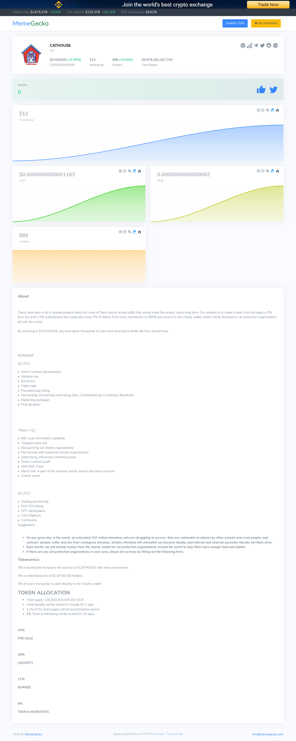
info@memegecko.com (267, 734)
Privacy (159, 734)
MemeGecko (33, 734)
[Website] (243, 45)
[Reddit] (269, 45)
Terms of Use (175, 734)
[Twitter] (262, 45)
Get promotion (267, 23)
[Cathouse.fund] (275, 45)
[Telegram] (256, 45)
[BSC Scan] (249, 45)
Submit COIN (235, 23)
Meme (31, 23)
